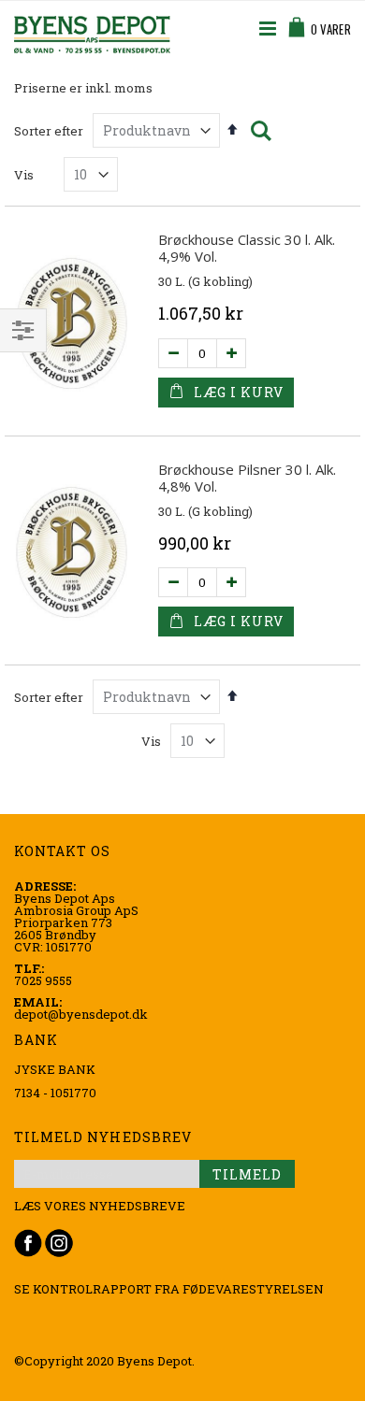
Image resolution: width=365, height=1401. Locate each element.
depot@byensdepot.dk (81, 1014)
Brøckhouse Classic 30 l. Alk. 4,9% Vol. (246, 247)
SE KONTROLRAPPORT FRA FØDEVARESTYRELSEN (169, 1288)
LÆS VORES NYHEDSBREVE (99, 1205)
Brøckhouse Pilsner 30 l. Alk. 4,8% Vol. (247, 477)
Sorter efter (48, 130)
